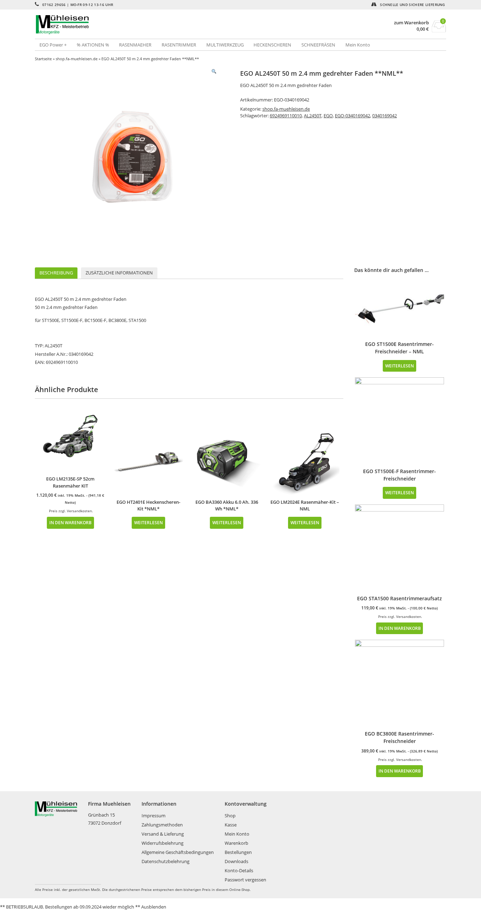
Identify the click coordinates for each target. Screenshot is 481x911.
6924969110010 (286, 115)
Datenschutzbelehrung (165, 861)
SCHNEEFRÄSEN (318, 45)
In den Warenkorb (70, 522)
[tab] (56, 273)
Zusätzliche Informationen (119, 272)
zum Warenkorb (411, 22)
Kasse (231, 825)
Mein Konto (357, 45)
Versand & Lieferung (163, 834)
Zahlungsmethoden (162, 825)
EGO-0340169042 (352, 115)
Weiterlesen (148, 522)
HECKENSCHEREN (272, 45)
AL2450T (312, 115)
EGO (328, 115)
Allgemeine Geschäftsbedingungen (178, 852)
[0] (439, 30)
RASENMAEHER (135, 45)
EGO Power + (53, 45)
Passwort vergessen (245, 879)
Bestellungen (238, 852)
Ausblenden (153, 907)
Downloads (236, 861)
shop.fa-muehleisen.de (77, 58)
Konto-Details (239, 870)
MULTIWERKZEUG (225, 45)
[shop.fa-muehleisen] (138, 24)
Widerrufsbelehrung (162, 843)
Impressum (153, 815)
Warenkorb (236, 843)
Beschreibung (56, 272)
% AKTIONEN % (93, 45)
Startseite (43, 58)
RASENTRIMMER (179, 45)
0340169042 (384, 115)
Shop (230, 815)
